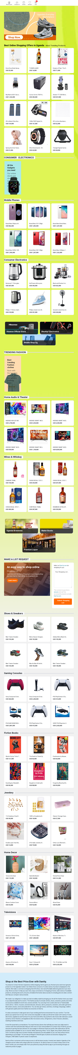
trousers (21, 1005)
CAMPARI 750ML (11, 480)
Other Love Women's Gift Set (60, 842)
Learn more (12, 580)
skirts (43, 1005)
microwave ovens (38, 1018)
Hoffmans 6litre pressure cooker (36, 283)
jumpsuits (49, 1005)
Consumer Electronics (15, 260)
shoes (53, 1001)
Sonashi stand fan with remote (60, 310)
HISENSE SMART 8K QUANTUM (36, 447)
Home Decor (10, 852)
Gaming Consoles (13, 673)
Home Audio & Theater (16, 397)
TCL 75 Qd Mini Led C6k (60, 962)
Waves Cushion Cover (12, 902)
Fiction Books (11, 733)
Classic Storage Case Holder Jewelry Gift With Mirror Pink (60, 816)
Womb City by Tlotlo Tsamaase (13, 756)
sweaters (58, 1001)
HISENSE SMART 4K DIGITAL (36, 420)
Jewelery (8, 792)
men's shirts (9, 1005)
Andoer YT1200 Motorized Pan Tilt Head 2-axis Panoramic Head (60, 94)
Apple (52, 1030)
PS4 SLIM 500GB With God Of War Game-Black (13, 723)
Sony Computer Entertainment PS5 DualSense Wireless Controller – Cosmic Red (13, 696)
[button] (6, 26)
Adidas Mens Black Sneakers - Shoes (60, 637)
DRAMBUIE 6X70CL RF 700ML (60, 507)
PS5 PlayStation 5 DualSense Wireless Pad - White (60, 696)
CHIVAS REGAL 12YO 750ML (60, 480)
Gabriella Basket (34, 876)
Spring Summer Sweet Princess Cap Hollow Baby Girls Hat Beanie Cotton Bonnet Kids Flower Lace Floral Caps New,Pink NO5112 (13, 148)
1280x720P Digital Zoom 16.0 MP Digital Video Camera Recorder (36, 121)
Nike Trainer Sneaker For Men (13, 637)
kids (36, 1003)
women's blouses (30, 1005)
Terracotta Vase (11, 876)
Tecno (48, 1030)
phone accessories (52, 1034)
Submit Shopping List (62, 602)
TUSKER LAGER (33, 68)
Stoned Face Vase (58, 876)
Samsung (39, 1030)
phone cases (24, 1036)
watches (49, 1007)
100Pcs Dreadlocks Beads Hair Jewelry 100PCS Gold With (36, 816)
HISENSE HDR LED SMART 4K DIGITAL (13, 420)
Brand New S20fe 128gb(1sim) (13, 250)
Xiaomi (60, 1030)
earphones (33, 1036)
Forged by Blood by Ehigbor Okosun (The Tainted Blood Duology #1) (60, 783)
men (25, 1003)
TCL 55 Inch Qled (34, 935)
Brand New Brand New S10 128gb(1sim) (60, 223)
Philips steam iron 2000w (36, 310)
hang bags (62, 1007)
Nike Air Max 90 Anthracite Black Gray (36, 663)
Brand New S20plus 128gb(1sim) (60, 250)
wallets (68, 1007)
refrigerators (48, 1018)
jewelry (64, 1001)
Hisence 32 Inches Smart (13, 962)
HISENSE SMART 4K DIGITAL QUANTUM (13, 447)
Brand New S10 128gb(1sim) (36, 223)
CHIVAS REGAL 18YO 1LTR (13, 507)
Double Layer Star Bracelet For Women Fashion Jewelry (13, 842)
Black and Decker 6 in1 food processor (60, 283)
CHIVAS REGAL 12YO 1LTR (36, 480)
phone (42, 1024)
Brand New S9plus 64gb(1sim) (13, 223)
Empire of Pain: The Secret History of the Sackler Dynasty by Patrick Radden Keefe (60, 68)
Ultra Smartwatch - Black (36, 148)
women (30, 1003)
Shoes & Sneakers (13, 613)
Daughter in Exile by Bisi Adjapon (36, 783)
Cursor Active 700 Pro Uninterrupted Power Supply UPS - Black (36, 94)
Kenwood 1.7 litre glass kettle (13, 283)
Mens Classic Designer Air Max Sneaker (36, 637)
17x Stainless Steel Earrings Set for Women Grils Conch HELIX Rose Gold (13, 816)
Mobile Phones (12, 200)
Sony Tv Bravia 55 (34, 962)
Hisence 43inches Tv (59, 935)
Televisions (10, 912)
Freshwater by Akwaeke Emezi (60, 756)
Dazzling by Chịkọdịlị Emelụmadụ (13, 783)
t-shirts (16, 1005)
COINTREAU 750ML (35, 507)
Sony (56, 1030)
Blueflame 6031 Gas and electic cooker (13, 94)
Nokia (33, 1030)
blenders (65, 1018)
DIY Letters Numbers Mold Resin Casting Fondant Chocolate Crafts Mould (60, 121)
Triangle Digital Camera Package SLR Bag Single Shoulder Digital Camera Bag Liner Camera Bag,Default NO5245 (60, 148)
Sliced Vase (56, 902)
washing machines (11, 1020)
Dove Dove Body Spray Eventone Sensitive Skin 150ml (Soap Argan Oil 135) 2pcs (13, 68)
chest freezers (57, 1018)
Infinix (44, 1030)
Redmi (65, 1030)
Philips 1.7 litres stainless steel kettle (13, 310)
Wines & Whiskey (13, 457)
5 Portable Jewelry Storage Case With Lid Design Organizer (36, 842)
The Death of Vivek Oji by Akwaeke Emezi (36, 756)
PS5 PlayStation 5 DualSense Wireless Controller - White (36, 723)
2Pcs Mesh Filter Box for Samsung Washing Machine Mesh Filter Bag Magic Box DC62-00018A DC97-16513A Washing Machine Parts (13, 121)
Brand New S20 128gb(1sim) (36, 250)
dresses (38, 1005)
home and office (38, 1016)
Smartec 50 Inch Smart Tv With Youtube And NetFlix (13, 935)
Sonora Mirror (33, 902)
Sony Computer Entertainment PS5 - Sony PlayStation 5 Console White (36, 696)
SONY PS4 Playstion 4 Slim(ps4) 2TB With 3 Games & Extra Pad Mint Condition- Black (60, 723)
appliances (16, 1016)
